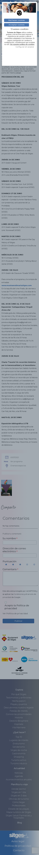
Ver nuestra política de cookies (22, 44)
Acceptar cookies (17, 25)
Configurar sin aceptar (25, 47)
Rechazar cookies (16, 20)
